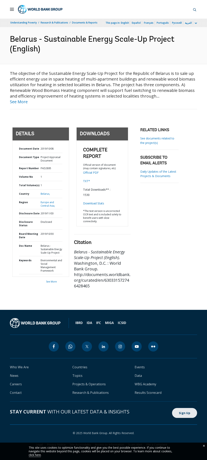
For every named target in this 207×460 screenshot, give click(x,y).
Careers (16, 384)
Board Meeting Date (28, 235)
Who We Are (19, 367)
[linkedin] (103, 346)
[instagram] (120, 346)
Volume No (26, 176)
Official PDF (91, 172)
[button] (194, 9)
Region (23, 202)
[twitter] (87, 346)
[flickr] (153, 346)
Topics (77, 375)
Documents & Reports (84, 22)
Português (163, 22)
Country (24, 193)
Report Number (29, 168)
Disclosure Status (26, 223)
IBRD (79, 323)
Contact (16, 392)
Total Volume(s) (29, 185)
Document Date (29, 148)
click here (35, 455)
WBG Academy (145, 384)
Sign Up (184, 413)
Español (136, 22)
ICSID (122, 323)
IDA (89, 323)
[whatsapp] (70, 346)
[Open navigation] (12, 9)
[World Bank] (35, 323)
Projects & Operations (89, 384)
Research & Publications (54, 22)
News (14, 375)
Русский (177, 22)
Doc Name (25, 246)
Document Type (29, 157)
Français (148, 22)
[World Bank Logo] (40, 9)
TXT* (86, 181)
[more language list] (195, 23)
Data (138, 375)
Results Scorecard (148, 392)
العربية (188, 22)
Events (140, 367)
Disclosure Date (29, 213)
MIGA (109, 323)
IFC (98, 323)
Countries (79, 367)
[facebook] (54, 346)
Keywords (25, 260)
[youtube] (137, 346)
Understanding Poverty (23, 22)
